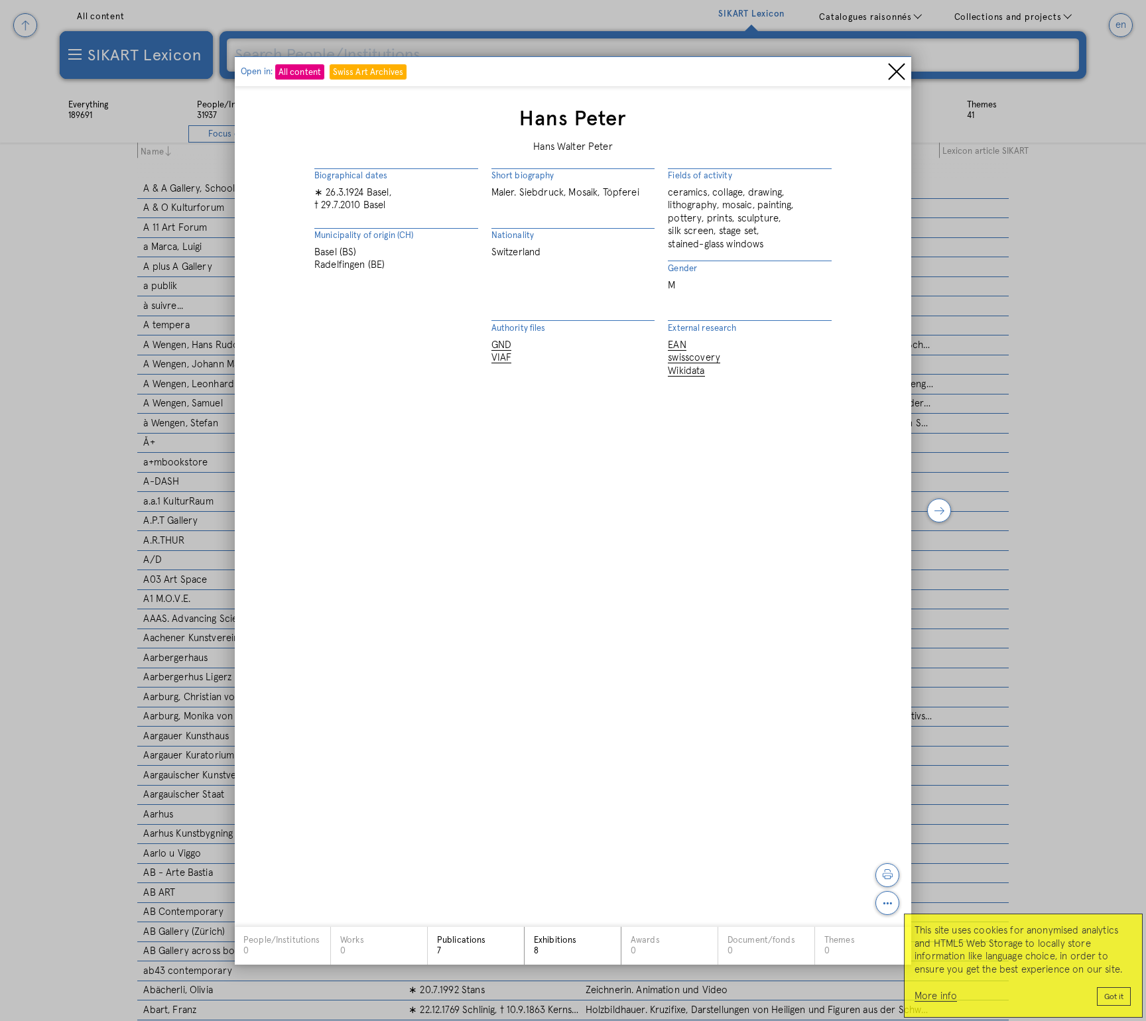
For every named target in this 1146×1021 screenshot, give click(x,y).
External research (702, 328)
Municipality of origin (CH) (364, 235)
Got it (1113, 997)
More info (936, 996)
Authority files (518, 328)
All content (300, 72)
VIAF (501, 358)
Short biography (522, 176)
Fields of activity (700, 176)
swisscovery (694, 358)
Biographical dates (350, 176)
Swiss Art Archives (368, 72)
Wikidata (686, 370)
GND (501, 344)
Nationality (512, 235)
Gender (682, 269)
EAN (677, 344)
